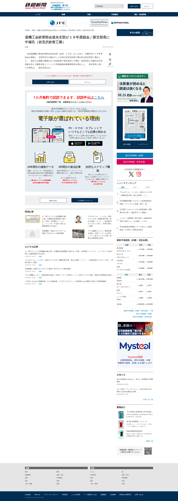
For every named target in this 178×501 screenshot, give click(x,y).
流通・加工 (60, 475)
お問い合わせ (139, 494)
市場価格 (114, 14)
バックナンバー (143, 144)
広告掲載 (113, 494)
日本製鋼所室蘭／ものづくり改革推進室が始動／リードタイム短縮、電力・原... (136, 202)
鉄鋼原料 (28, 475)
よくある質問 (75, 494)
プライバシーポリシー (51, 494)
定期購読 (103, 494)
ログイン (147, 6)
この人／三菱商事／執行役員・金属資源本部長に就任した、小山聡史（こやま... (136, 219)
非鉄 (89, 14)
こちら (99, 97)
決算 (57, 481)
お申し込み (134, 6)
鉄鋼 (63, 14)
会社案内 (28, 494)
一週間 (147, 187)
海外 (26, 478)
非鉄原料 (93, 475)
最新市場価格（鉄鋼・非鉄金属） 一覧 (138, 310)
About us (37, 494)
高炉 (26, 472)
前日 (135, 187)
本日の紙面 (127, 144)
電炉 (57, 472)
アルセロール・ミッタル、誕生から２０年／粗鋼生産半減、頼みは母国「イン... (136, 193)
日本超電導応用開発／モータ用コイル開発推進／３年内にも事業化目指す (136, 228)
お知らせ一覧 (148, 399)
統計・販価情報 (140, 14)
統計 (26, 481)
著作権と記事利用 (125, 494)
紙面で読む (53, 200)
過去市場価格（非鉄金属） (135, 161)
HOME (27, 30)
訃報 (57, 483)
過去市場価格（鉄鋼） (135, 155)
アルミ (92, 472)
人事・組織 (28, 483)
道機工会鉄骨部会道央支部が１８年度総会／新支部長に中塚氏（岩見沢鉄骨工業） (66, 30)
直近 (122, 187)
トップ (37, 14)
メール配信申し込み (90, 494)
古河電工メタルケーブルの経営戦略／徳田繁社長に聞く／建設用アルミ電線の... (136, 211)
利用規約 (65, 494)
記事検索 (99, 6)
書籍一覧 (149, 441)
